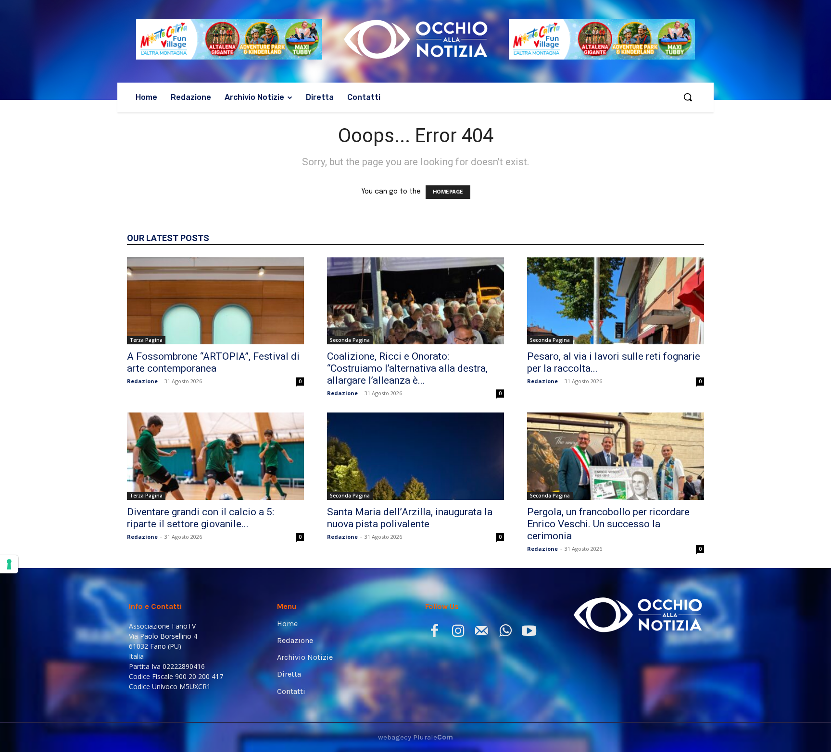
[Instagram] (458, 632)
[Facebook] (434, 632)
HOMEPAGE (448, 192)
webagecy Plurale (415, 737)
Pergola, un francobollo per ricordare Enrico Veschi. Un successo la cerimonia (608, 524)
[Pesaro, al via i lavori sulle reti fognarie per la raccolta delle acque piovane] (615, 301)
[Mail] (481, 632)
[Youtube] (528, 632)
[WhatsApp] (505, 632)
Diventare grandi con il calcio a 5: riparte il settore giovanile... (200, 518)
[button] (687, 97)
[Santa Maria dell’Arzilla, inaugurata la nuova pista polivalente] (415, 456)
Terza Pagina (146, 340)
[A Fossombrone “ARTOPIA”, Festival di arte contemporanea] (215, 301)
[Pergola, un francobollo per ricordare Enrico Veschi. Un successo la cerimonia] (615, 456)
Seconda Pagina (350, 340)
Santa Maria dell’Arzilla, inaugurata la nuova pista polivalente (409, 518)
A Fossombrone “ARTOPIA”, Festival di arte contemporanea (213, 362)
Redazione (142, 381)
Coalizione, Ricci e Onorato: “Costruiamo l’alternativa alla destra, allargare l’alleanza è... (407, 368)
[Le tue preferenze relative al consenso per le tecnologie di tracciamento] (9, 564)
